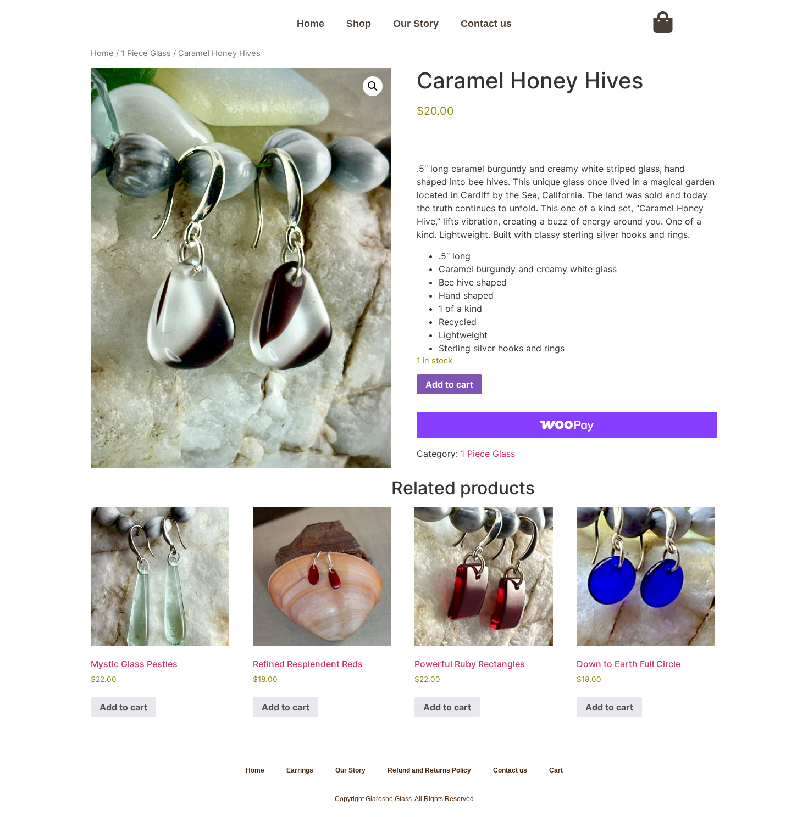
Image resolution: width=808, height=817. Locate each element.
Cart (556, 770)
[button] (373, 86)
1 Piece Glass (146, 53)
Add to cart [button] (123, 707)
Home (310, 23)
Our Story (416, 23)
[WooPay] (567, 425)
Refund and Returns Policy (429, 770)
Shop (358, 23)
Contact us (486, 23)
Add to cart (449, 384)
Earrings (299, 770)
